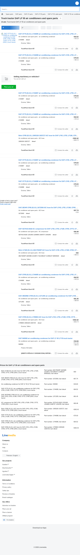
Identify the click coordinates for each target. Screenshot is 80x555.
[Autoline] (2, 14)
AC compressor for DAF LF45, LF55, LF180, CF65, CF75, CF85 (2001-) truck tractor (19, 403)
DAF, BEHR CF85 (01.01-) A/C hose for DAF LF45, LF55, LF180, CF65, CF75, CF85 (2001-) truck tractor (19, 378)
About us (5, 444)
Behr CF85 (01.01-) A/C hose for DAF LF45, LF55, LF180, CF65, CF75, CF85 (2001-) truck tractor (19, 409)
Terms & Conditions (8, 484)
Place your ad (8, 87)
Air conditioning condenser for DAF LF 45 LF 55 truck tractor (20, 384)
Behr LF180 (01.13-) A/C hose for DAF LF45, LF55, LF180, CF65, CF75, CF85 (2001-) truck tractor (19, 371)
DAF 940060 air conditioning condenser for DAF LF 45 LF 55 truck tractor (45, 338)
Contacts (5, 451)
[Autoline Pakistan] (12, 3)
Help (3, 447)
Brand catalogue (7, 497)
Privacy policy (6, 487)
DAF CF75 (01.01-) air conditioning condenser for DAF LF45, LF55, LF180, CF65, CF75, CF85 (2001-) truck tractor (20, 389)
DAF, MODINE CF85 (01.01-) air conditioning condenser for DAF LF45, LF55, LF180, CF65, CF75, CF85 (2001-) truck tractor (20, 396)
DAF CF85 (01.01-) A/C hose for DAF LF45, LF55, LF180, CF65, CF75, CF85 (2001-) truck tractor (19, 428)
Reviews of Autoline (8, 494)
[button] (77, 3)
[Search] (77, 9)
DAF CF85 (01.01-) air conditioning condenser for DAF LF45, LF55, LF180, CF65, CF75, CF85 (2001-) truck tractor (20, 421)
